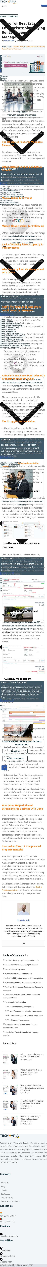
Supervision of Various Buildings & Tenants (21, 965)
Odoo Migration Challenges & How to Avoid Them (31, 1071)
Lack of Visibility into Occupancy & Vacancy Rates (24, 978)
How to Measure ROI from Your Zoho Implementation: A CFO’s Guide (32, 1087)
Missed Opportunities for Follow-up (18, 973)
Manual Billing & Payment (15, 969)
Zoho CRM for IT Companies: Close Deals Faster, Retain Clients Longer (31, 1103)
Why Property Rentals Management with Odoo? (23, 982)
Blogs (9, 46)
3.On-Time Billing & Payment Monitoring (26, 1015)
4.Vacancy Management (19, 1020)
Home (4, 46)
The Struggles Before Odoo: (15, 1002)
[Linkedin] (23, 943)
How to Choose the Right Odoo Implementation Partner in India (30, 1118)
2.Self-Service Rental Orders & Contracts (25, 1011)
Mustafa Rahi (9, 41)
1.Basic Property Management (22, 1006)
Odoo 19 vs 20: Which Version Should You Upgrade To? (32, 1055)
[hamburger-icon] (44, 6)
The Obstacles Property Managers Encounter (22, 960)
